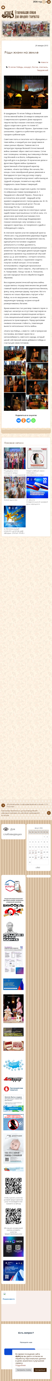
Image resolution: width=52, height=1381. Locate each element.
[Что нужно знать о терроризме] (13, 1083)
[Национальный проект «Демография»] (13, 1163)
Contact (3, 7)
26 (35, 857)
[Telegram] (28, 420)
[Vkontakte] (18, 420)
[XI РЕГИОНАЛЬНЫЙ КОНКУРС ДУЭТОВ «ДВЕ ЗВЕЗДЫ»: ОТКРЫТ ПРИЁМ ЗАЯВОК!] (15, 526)
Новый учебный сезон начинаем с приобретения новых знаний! (35, 474)
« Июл (38, 867)
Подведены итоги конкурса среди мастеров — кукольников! (14, 473)
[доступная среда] (13, 1071)
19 (35, 852)
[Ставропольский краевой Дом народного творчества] (26, 14)
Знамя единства (10, 500)
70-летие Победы (15, 67)
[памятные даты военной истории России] (13, 1050)
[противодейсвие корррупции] (13, 1092)
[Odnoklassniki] (23, 420)
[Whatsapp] (33, 420)
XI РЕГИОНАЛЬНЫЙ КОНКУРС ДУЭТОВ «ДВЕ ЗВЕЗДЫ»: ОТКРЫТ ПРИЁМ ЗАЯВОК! (14, 532)
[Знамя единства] (15, 497)
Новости (44, 62)
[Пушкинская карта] (13, 941)
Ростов (35, 67)
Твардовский (42, 70)
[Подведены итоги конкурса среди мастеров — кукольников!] (15, 468)
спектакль (43, 67)
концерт (27, 67)
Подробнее (20, 1365)
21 (41, 852)
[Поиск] (44, 2)
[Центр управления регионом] (13, 1103)
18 (33, 852)
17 (30, 852)
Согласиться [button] (40, 1370)
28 (41, 857)
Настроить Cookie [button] (24, 1370)
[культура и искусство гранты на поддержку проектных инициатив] (13, 1036)
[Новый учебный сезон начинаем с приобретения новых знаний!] (37, 468)
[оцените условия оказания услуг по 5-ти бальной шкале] (13, 1196)
